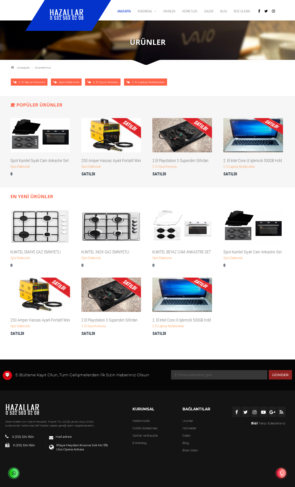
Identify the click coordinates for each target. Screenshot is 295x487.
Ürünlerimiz (43, 67)
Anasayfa (23, 67)
